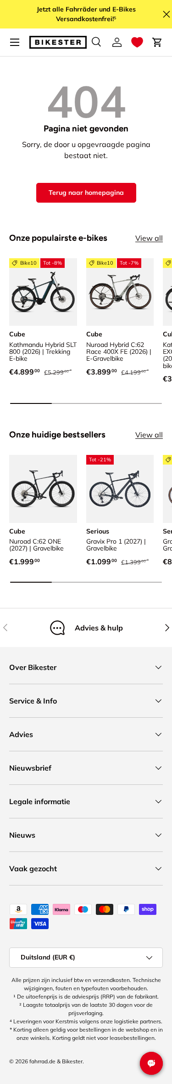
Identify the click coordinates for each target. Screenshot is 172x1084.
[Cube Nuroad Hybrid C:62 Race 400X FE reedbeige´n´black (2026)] (120, 292)
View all (149, 238)
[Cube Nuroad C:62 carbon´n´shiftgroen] (43, 489)
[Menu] (15, 42)
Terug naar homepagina (86, 192)
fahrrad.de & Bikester (56, 1061)
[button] (137, 42)
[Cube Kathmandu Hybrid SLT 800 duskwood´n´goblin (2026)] (43, 292)
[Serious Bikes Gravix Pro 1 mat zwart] (120, 489)
